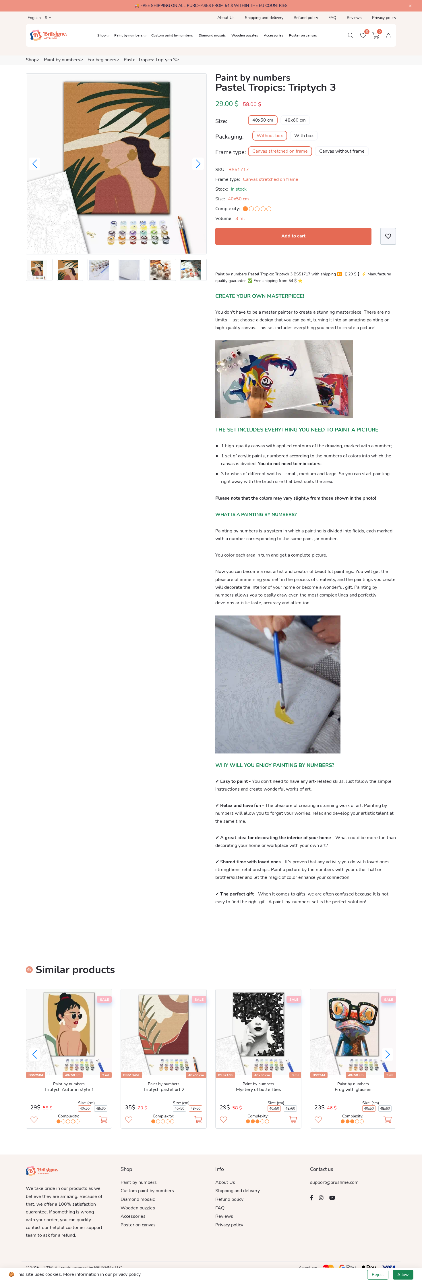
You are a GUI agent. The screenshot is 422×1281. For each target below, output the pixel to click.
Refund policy (306, 17)
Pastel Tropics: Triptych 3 (150, 60)
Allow (403, 1275)
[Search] (350, 35)
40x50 (85, 1108)
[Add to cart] (103, 1120)
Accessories (273, 35)
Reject (378, 1275)
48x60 (101, 1108)
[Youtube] (332, 1197)
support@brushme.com (334, 1182)
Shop (101, 35)
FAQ (332, 17)
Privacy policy (384, 17)
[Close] (410, 6)
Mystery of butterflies (258, 1089)
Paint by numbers (128, 35)
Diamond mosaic (212, 35)
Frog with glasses (353, 1089)
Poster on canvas (303, 35)
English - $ (37, 17)
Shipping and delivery (264, 17)
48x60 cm (295, 120)
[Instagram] (321, 1197)
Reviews (354, 17)
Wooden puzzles (244, 35)
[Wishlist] (388, 236)
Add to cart (293, 236)
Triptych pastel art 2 (164, 1089)
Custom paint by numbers (172, 35)
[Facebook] (311, 1197)
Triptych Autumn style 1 (69, 1089)
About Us (226, 17)
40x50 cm (262, 120)
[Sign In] (388, 35)
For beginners (102, 60)
